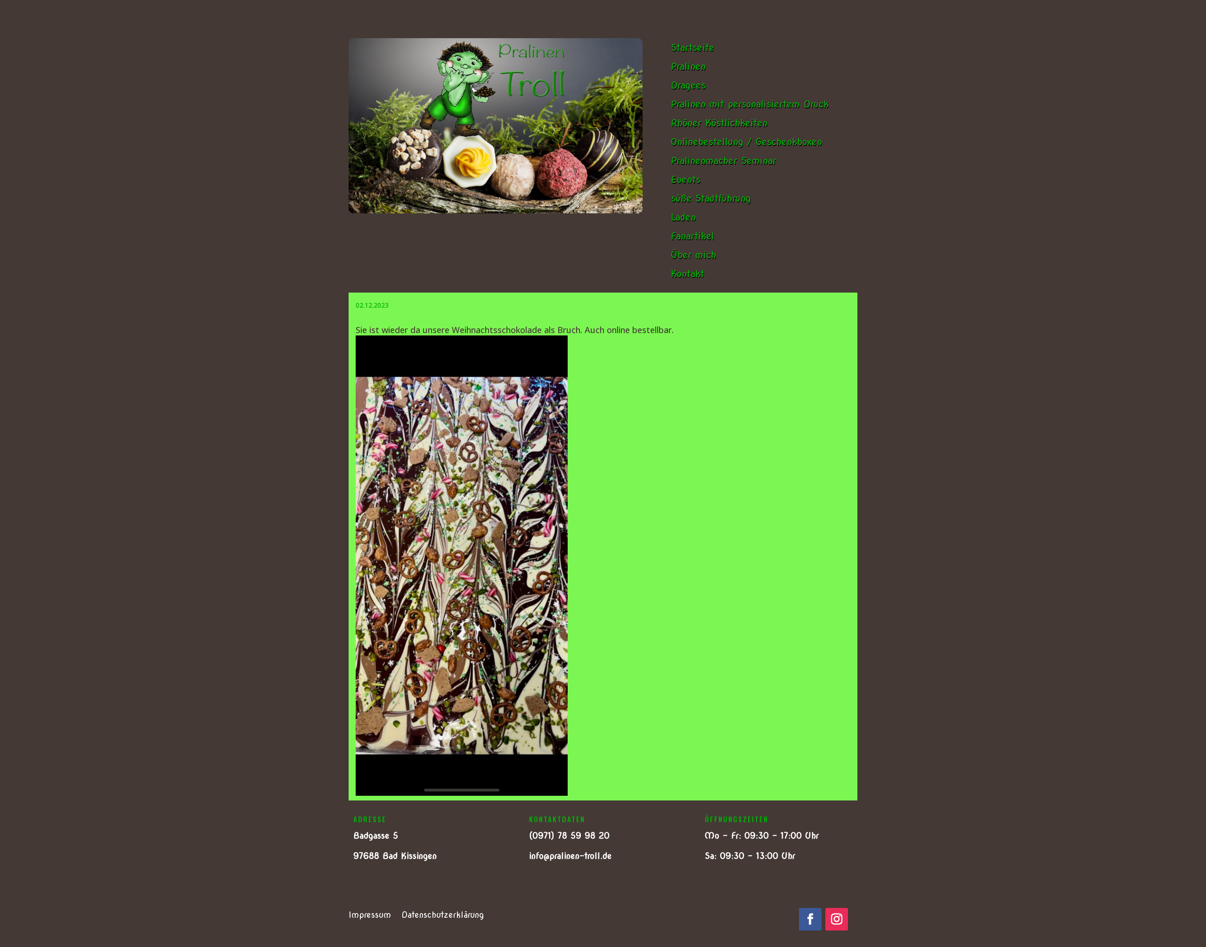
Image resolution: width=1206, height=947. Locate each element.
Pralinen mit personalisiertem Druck (750, 104)
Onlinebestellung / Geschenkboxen (746, 141)
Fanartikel (692, 236)
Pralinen (688, 66)
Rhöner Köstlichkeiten (719, 123)
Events (686, 179)
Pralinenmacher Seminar (723, 160)
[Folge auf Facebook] (810, 919)
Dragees (688, 85)
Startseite (692, 47)
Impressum (370, 916)
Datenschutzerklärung (442, 916)
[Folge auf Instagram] (836, 919)
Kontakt (687, 273)
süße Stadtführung (711, 198)
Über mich (693, 255)
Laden (683, 217)
